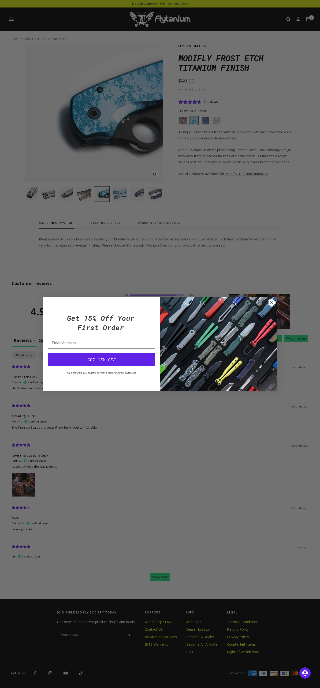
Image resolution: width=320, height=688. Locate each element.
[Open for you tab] (305, 673)
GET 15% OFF (101, 360)
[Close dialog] (271, 302)
